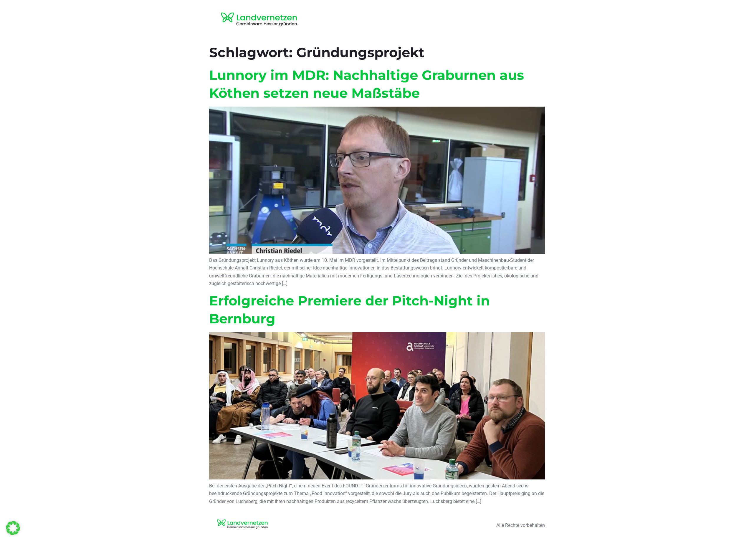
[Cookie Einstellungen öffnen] (13, 533)
